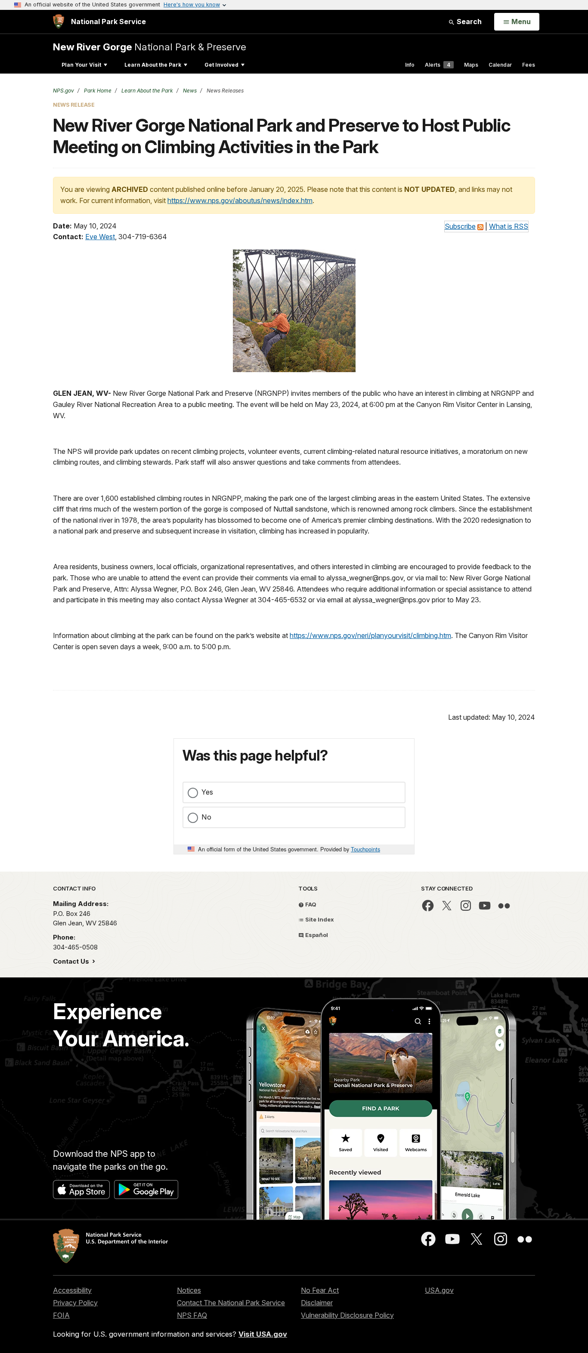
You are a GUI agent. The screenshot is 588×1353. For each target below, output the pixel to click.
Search (468, 21)
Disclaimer (317, 1302)
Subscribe (460, 226)
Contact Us (72, 961)
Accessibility (72, 1290)
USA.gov (439, 1290)
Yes (207, 792)
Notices (189, 1290)
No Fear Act (320, 1290)
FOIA (61, 1315)
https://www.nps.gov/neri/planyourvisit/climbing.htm (370, 635)
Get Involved (221, 65)
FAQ (310, 904)
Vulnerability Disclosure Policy (347, 1315)
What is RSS (508, 226)
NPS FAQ (192, 1315)
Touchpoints (365, 849)
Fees (528, 65)
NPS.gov (63, 90)
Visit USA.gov (262, 1334)
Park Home (97, 90)
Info (410, 65)
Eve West (100, 236)
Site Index (319, 919)
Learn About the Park (152, 65)
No (206, 817)
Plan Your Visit (81, 65)
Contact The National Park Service (231, 1302)
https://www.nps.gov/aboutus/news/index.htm (240, 200)
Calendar (500, 65)
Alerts (437, 65)
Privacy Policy (75, 1302)
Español (316, 934)
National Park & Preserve (149, 46)
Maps (471, 65)
